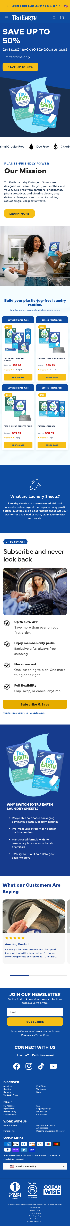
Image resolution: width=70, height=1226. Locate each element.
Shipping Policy (43, 1108)
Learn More (19, 213)
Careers (7, 1092)
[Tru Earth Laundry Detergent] (34, 916)
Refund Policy (9, 1111)
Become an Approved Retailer (50, 1130)
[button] (7, 17)
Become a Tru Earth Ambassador (45, 1126)
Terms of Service (35, 1213)
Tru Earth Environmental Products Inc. (32, 1204)
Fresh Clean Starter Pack (51, 358)
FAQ (38, 1105)
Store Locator (9, 1114)
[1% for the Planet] (15, 1190)
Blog (38, 1092)
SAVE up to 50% (20, 67)
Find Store (41, 1086)
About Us (7, 1086)
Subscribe (35, 1021)
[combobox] (35, 1166)
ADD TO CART (18, 377)
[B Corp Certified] (32, 1190)
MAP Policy (41, 1111)
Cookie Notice (35, 1219)
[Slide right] (6, 979)
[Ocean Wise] (52, 1190)
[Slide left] (6, 972)
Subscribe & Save (35, 704)
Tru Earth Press (10, 1094)
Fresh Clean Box (46, 426)
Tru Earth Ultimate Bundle (14, 359)
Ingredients (8, 1108)
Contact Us (41, 1114)
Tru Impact (41, 1089)
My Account (8, 1105)
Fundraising (8, 1130)
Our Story (8, 1089)
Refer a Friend (10, 1125)
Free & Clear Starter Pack (18, 426)
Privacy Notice (35, 1207)
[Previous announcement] (7, 6)
